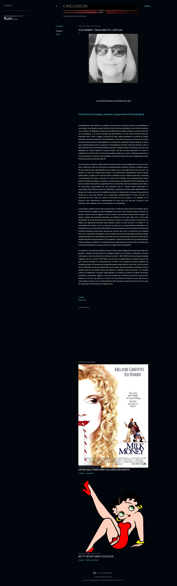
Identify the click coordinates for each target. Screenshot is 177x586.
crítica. (58, 34)
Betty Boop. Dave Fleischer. (96, 556)
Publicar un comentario (92, 560)
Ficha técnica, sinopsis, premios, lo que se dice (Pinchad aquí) (111, 114)
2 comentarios (90, 473)
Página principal (69, 16)
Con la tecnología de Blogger (104, 573)
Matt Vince (109, 577)
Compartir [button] (59, 26)
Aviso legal (82, 16)
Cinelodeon (75, 6)
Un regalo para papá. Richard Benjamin (104, 469)
